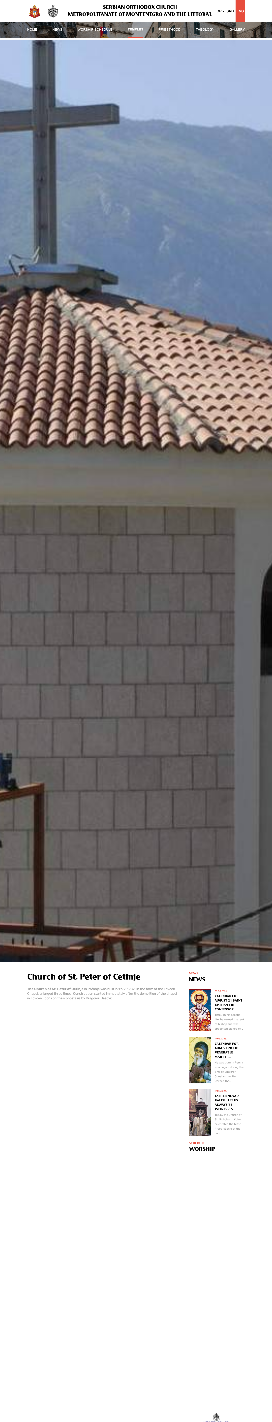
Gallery (237, 29)
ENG (240, 11)
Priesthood (170, 29)
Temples (135, 29)
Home (32, 29)
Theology (205, 29)
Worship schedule (95, 29)
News (57, 29)
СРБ (220, 11)
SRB (230, 11)
